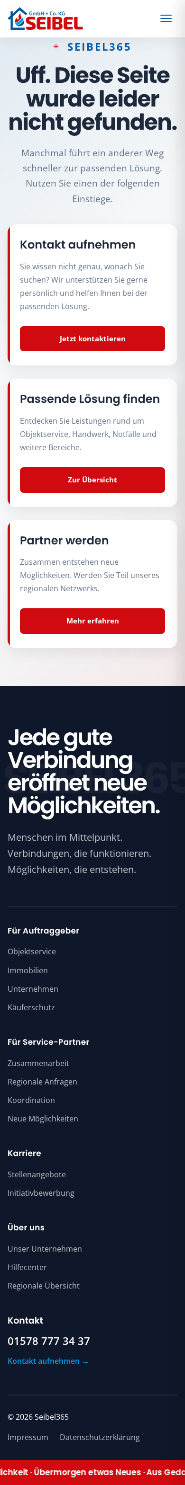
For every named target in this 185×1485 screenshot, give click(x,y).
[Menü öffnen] (167, 18)
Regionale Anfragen (42, 1081)
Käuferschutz (31, 1007)
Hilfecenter (27, 1267)
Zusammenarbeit (38, 1063)
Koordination (31, 1100)
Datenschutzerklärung (100, 1437)
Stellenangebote (37, 1174)
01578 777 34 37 (49, 1341)
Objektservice (32, 951)
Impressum (28, 1437)
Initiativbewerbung (41, 1193)
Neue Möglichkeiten (43, 1118)
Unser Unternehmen (45, 1249)
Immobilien (28, 970)
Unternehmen (33, 989)
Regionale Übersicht (44, 1285)
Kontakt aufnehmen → (48, 1361)
